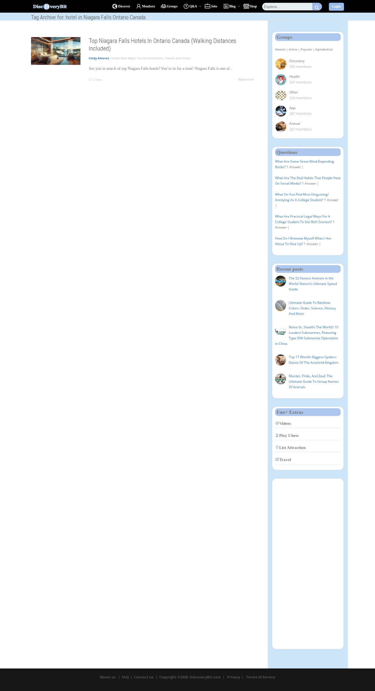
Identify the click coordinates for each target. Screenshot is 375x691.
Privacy (233, 677)
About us (108, 677)
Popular (306, 49)
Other (293, 92)
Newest (280, 49)
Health (294, 76)
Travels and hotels (178, 58)
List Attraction (292, 447)
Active (293, 49)
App (292, 108)
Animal (294, 123)
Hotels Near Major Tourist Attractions (137, 58)
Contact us (143, 677)
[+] (55, 51)
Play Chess (289, 435)
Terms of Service (260, 677)
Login (336, 7)
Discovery (296, 61)
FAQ (125, 677)
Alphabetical (324, 49)
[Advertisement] (308, 563)
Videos (285, 423)
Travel (285, 459)
